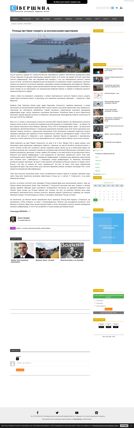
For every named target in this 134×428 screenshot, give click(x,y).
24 (99, 200)
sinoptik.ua (103, 174)
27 (112, 200)
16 (95, 197)
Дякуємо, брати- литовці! (45, 260)
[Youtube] (76, 413)
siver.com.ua (77, 419)
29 (121, 200)
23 (95, 200)
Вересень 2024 (108, 182)
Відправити (20, 370)
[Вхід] (17, 358)
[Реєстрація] (121, 8)
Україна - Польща (22, 228)
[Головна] (29, 12)
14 (117, 194)
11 (104, 194)
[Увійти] (116, 8)
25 (104, 200)
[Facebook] (37, 413)
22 (121, 197)
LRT (29, 211)
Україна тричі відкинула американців (19, 261)
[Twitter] (57, 413)
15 (121, 194)
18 (104, 197)
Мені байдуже (101, 306)
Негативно (99, 303)
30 (95, 202)
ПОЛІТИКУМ (27, 24)
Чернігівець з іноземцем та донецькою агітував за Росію (113, 119)
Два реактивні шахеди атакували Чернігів (112, 102)
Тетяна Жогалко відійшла (113, 142)
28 (117, 200)
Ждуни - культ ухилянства (113, 134)
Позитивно (99, 300)
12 (108, 194)
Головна (14, 24)
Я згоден (124, 425)
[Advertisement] (50, 287)
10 (99, 194)
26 (108, 200)
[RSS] (96, 413)
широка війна (45, 228)
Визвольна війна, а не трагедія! (72, 260)
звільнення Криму (34, 228)
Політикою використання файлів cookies (105, 425)
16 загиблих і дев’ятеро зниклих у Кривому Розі (112, 86)
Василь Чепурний (24, 218)
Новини (20, 24)
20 (112, 197)
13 (112, 194)
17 (99, 197)
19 (108, 197)
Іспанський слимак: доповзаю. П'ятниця (111, 110)
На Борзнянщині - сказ (112, 93)
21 (117, 197)
